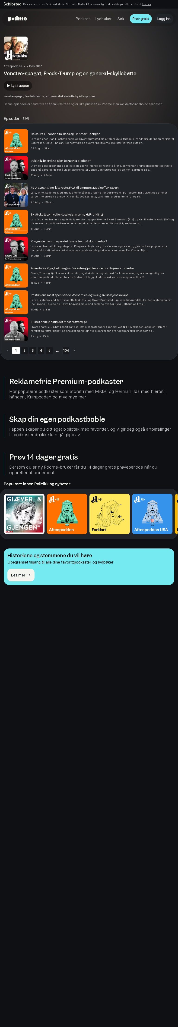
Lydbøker (103, 18)
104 (66, 350)
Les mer (146, 4)
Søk (120, 18)
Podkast (83, 18)
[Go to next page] (74, 350)
